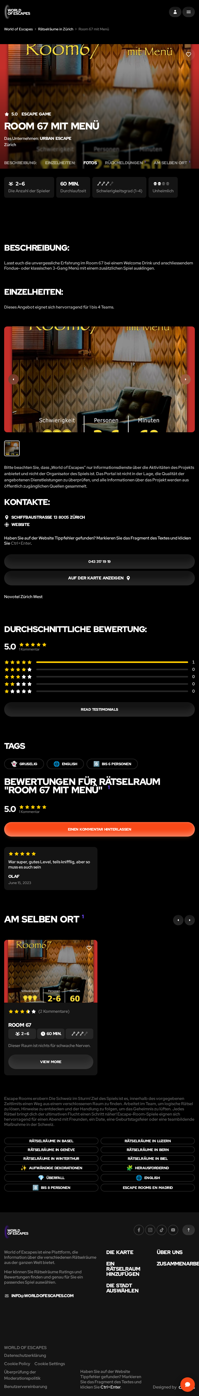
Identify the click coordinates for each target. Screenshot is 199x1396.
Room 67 (19, 1025)
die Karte (119, 1252)
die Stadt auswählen (122, 1288)
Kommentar (29, 649)
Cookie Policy (17, 1363)
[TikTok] (162, 1230)
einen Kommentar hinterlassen (99, 829)
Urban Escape (56, 138)
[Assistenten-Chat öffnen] (187, 1384)
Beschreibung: (20, 163)
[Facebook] (139, 1230)
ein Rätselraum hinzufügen (123, 1269)
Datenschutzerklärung (25, 1355)
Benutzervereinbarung (25, 1386)
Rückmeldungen (125, 163)
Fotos (90, 163)
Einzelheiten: (60, 163)
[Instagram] (150, 1230)
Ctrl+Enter (21, 543)
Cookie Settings (49, 1363)
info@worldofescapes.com (42, 1295)
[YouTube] (173, 1230)
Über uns (170, 1252)
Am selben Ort (172, 163)
